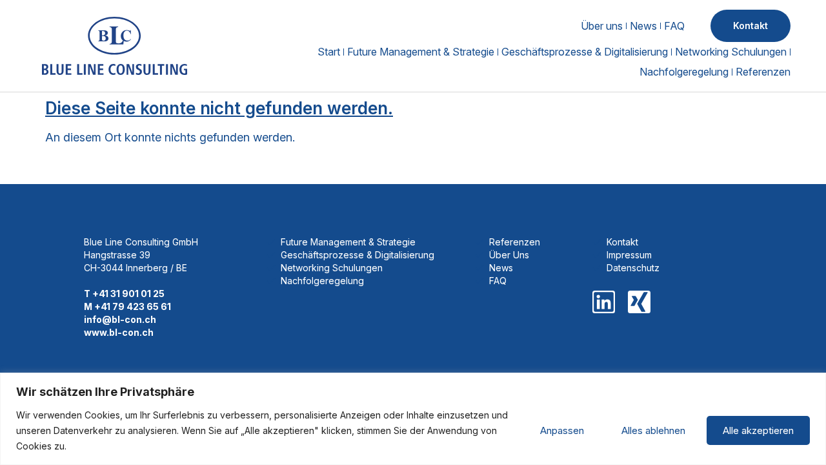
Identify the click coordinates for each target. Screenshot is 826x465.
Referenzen (763, 71)
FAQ (674, 25)
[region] (413, 419)
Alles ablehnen (653, 430)
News (643, 25)
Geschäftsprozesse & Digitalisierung (584, 51)
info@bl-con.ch (120, 319)
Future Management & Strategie (420, 51)
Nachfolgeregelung (684, 71)
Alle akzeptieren (758, 430)
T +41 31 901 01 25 (124, 293)
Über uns (602, 25)
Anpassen (562, 430)
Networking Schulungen (731, 51)
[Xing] (639, 302)
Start (328, 51)
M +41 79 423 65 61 (127, 306)
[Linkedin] (603, 302)
